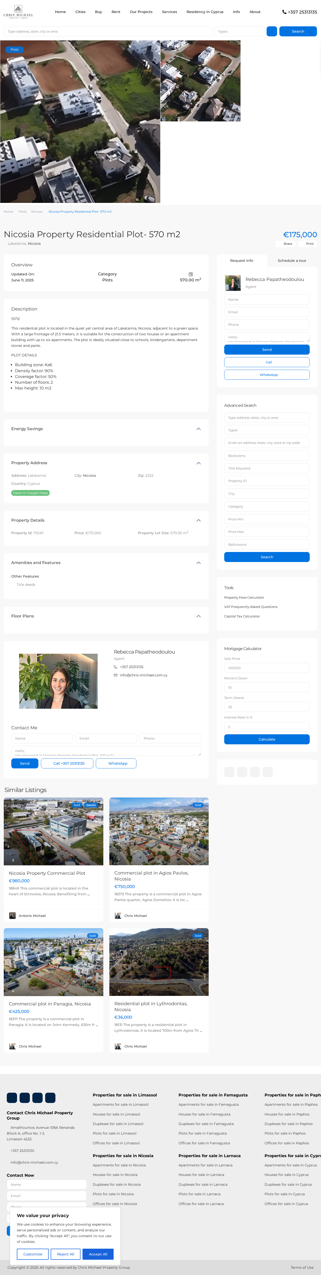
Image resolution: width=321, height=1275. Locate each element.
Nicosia (36, 211)
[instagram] (268, 772)
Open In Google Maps (30, 493)
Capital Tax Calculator (242, 616)
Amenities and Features (35, 562)
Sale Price (232, 659)
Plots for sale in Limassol (114, 1133)
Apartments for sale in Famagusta (209, 1104)
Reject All (65, 1254)
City (231, 494)
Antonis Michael (32, 916)
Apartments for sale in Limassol (120, 1104)
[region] (65, 1236)
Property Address (29, 462)
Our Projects (141, 12)
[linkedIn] (242, 772)
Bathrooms (237, 544)
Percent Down (236, 678)
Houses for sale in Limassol (116, 1114)
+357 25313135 (302, 12)
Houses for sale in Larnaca (201, 1174)
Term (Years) (234, 698)
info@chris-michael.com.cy (144, 675)
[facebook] (229, 772)
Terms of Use (302, 1267)
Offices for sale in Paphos (287, 1143)
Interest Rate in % (238, 717)
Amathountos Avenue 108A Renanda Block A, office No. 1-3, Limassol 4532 (40, 1133)
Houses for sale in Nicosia (115, 1174)
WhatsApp (117, 763)
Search (267, 557)
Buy (98, 12)
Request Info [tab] (241, 260)
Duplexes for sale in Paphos (289, 1124)
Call (68, 763)
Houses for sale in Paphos (287, 1114)
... (89, 894)
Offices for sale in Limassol (116, 1143)
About (255, 12)
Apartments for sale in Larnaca (205, 1165)
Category (235, 506)
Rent (116, 12)
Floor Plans (22, 616)
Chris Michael (135, 916)
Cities (80, 12)
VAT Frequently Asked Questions (250, 607)
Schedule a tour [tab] (292, 260)
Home (60, 12)
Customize (32, 1254)
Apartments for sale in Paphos (291, 1104)
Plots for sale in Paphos (285, 1133)
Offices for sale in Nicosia (115, 1204)
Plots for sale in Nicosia (113, 1194)
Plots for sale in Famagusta (203, 1133)
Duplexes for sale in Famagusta (206, 1124)
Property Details (27, 520)
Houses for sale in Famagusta (204, 1114)
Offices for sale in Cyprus (286, 1204)
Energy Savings (27, 428)
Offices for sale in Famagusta (204, 1143)
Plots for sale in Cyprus (285, 1194)
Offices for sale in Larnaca (201, 1204)
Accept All (98, 1254)
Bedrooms (236, 456)
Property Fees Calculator (244, 597)
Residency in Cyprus (205, 12)
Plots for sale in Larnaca (199, 1194)
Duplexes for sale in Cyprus (288, 1184)
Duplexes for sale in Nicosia (117, 1184)
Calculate (267, 739)
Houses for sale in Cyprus (287, 1174)
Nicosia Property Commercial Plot (47, 873)
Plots (23, 211)
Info (236, 12)
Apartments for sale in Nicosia (119, 1165)
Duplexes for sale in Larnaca (203, 1184)
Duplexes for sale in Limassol (118, 1124)
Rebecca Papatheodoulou (144, 652)
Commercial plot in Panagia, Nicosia (50, 1004)
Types (222, 31)
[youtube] (255, 772)
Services (169, 12)
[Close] (115, 1212)
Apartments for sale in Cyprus (291, 1165)
